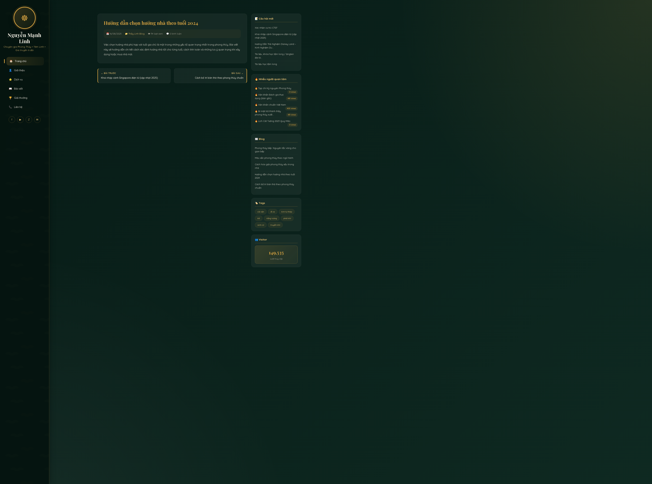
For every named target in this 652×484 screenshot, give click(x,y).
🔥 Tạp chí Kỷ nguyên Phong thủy (273, 88)
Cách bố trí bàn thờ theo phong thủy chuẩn (219, 77)
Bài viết (16, 88)
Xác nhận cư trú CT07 (266, 27)
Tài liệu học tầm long (266, 64)
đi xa (272, 211)
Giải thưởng (18, 97)
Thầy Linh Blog (136, 33)
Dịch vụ (16, 79)
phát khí (287, 218)
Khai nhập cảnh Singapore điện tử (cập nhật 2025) (129, 77)
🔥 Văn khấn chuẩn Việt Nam (270, 104)
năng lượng (271, 218)
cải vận (260, 211)
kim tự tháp (286, 211)
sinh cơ (260, 225)
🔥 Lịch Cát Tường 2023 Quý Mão (272, 121)
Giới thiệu (17, 70)
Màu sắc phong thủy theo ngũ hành (274, 158)
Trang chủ (18, 61)
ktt (258, 218)
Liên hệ (15, 107)
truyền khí (275, 225)
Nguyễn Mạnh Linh (24, 38)
